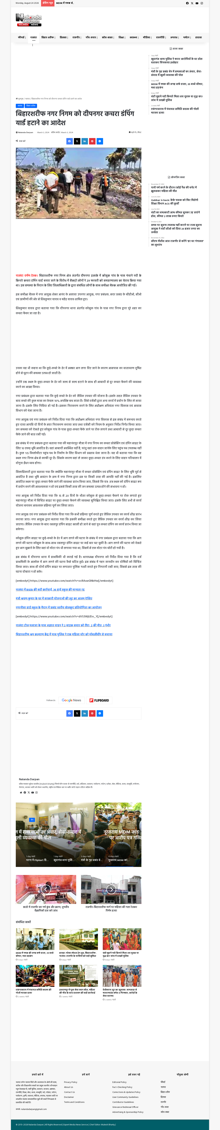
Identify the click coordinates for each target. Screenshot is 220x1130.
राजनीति (160, 38)
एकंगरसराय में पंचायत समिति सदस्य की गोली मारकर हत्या (33, 991)
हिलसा (63, 38)
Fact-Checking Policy (122, 1087)
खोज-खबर (107, 38)
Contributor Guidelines (123, 1102)
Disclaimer (69, 1097)
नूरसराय (79, 820)
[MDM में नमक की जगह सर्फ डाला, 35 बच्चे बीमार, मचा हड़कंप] (35, 939)
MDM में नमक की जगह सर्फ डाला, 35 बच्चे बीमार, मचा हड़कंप (87, 3)
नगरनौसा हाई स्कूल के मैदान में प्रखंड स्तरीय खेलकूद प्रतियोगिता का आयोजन (59, 607)
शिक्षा (121, 38)
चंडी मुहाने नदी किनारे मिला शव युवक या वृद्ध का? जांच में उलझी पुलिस (121, 954)
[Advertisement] (142, 17)
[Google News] (71, 700)
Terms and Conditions (74, 1102)
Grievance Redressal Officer (125, 1107)
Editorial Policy (119, 1082)
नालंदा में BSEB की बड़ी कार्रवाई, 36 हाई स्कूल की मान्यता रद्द (50, 590)
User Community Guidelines (125, 1097)
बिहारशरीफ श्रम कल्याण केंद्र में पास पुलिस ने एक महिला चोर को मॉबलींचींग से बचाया (64, 634)
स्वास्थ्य (133, 38)
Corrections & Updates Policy (126, 1092)
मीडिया (146, 38)
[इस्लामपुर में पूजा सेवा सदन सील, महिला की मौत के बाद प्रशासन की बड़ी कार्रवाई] (78, 976)
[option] (78, 835)
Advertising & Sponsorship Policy (127, 1112)
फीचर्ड (21, 38)
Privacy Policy (70, 1082)
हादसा (198, 38)
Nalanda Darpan (25, 132)
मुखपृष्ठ (20, 99)
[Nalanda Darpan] (29, 20)
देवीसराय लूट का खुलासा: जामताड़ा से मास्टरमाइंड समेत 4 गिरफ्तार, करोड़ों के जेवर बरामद (120, 993)
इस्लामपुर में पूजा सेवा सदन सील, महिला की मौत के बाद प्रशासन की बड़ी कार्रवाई (77, 991)
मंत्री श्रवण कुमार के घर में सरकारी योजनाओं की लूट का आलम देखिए (54, 598)
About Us (68, 1087)
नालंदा (33, 38)
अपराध (173, 38)
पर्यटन (186, 38)
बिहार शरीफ (47, 38)
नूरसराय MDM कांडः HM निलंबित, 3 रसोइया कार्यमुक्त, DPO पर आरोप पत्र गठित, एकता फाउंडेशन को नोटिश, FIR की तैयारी (78, 838)
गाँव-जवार (91, 38)
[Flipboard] (99, 700)
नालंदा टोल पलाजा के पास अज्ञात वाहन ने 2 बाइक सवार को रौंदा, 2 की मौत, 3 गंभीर (63, 625)
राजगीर (76, 38)
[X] (29, 793)
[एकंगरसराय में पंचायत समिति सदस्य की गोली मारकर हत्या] (35, 976)
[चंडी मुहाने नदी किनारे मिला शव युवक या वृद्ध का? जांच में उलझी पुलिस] (122, 939)
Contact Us (69, 1092)
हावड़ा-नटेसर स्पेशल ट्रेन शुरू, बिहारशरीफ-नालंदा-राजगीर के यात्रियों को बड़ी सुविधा (77, 954)
